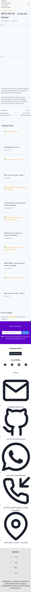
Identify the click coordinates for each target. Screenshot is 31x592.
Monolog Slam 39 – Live (11, 147)
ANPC (17, 583)
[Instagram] (5, 364)
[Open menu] (28, 4)
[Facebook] (12, 364)
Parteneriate (4, 10)
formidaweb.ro (16, 588)
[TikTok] (25, 364)
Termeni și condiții (17, 586)
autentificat (11, 317)
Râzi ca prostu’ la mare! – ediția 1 (14, 293)
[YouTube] (18, 364)
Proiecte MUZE (12, 10)
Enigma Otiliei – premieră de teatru (5, 113)
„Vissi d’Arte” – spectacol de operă (25, 113)
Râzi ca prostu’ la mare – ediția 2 (14, 175)
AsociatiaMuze (6, 20)
